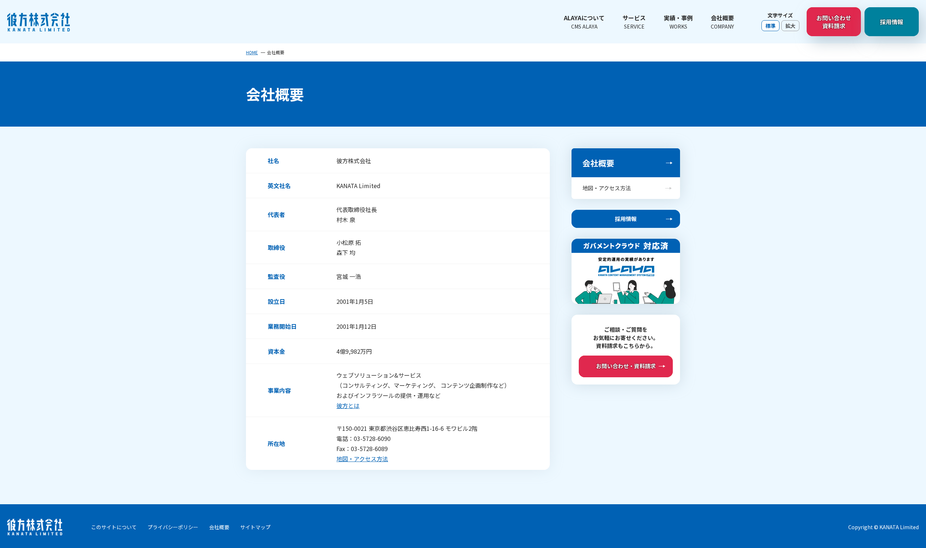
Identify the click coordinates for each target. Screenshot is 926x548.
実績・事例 (678, 22)
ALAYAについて (584, 22)
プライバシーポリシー (173, 527)
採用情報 (891, 21)
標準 (770, 25)
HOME (252, 52)
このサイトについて (114, 527)
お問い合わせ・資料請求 (626, 366)
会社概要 (722, 22)
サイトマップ (255, 527)
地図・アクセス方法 (362, 458)
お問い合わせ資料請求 (833, 21)
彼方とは (348, 405)
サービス (634, 22)
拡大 (790, 25)
